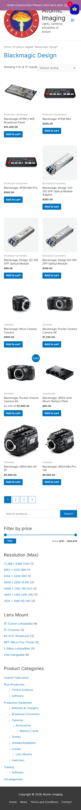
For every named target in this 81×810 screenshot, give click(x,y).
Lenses (16, 748)
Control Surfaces (22, 689)
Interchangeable (14, 654)
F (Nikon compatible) (17, 648)
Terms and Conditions (44, 802)
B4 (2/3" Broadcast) (16, 636)
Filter (10, 541)
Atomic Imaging (53, 14)
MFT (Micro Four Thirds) (19, 642)
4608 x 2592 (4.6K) (16, 582)
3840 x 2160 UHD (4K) (18, 594)
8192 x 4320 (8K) (15, 569)
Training (9, 767)
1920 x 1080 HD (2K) (17, 600)
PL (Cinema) (12, 629)
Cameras (17, 720)
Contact (67, 802)
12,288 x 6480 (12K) (17, 563)
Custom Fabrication (16, 677)
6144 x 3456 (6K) (15, 576)
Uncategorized (13, 779)
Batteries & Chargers (25, 708)
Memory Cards (29, 730)
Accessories (23, 725)
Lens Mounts (24, 754)
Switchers (18, 760)
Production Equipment (18, 702)
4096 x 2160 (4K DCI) (18, 588)
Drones (16, 736)
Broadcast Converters (26, 714)
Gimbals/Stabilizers (24, 742)
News (23, 802)
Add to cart (13, 134)
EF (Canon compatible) (18, 623)
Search (68, 513)
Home (7, 46)
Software (17, 695)
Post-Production (14, 684)
